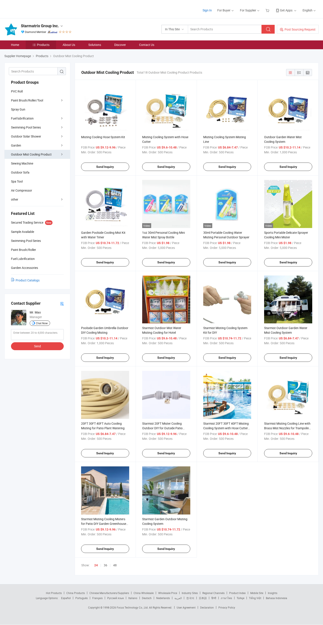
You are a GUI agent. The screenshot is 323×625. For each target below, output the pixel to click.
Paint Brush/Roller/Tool (27, 100)
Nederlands (163, 598)
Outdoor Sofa (20, 172)
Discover (120, 45)
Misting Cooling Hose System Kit (103, 137)
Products (43, 45)
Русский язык (115, 598)
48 (115, 565)
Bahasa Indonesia (276, 598)
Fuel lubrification (22, 118)
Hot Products (54, 593)
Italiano (132, 598)
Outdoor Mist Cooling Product (31, 154)
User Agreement (186, 607)
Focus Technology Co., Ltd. (133, 607)
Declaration (207, 607)
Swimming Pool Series (26, 127)
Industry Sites (190, 593)
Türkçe (240, 598)
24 (96, 565)
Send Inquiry (105, 166)
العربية (178, 598)
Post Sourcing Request (300, 29)
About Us (69, 45)
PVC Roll (17, 91)
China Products (75, 593)
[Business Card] (62, 303)
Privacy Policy (226, 607)
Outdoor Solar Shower (26, 136)
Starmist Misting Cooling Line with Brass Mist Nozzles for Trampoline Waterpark (287, 428)
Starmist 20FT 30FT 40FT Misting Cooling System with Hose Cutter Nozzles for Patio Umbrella (226, 428)
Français (97, 598)
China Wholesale (144, 593)
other (14, 199)
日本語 (203, 598)
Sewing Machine (22, 163)
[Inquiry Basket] (268, 10)
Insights (272, 593)
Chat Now (42, 323)
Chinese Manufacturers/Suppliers (109, 593)
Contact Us (146, 45)
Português (81, 598)
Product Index (237, 593)
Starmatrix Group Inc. (40, 26)
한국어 (190, 598)
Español (66, 598)
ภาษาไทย (226, 598)
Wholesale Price (167, 593)
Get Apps (286, 10)
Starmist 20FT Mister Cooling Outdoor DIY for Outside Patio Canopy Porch (162, 428)
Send (37, 346)
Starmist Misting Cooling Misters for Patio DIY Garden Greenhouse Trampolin (103, 523)
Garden (16, 145)
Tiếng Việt (255, 598)
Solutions (94, 45)
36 (105, 565)
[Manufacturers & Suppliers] (32, 9)
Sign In (207, 10)
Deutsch (147, 598)
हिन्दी (213, 598)
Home (15, 45)
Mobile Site (256, 593)
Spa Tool (17, 181)
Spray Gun (18, 109)
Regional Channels (213, 593)
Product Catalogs (28, 280)
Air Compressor (21, 190)
